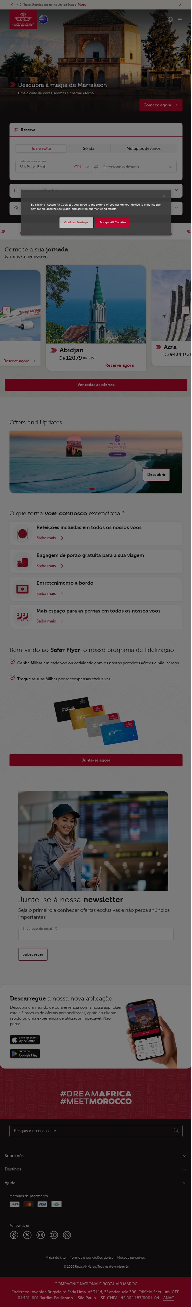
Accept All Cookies (113, 222)
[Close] (164, 196)
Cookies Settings (76, 222)
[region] (96, 212)
